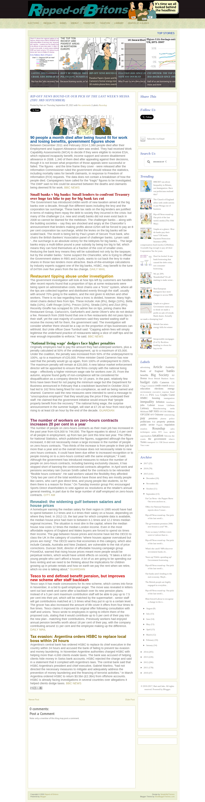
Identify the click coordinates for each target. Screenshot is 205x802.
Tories (143, 442)
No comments (84, 105)
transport (151, 442)
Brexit (150, 379)
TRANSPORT (89, 23)
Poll (153, 422)
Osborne (159, 414)
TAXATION (105, 23)
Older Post (130, 699)
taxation (157, 435)
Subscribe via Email (155, 139)
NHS (156, 411)
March (149, 635)
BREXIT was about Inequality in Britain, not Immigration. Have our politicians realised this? (163, 188)
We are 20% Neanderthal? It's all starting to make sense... (163, 277)
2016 (146, 468)
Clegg (143, 386)
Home (82, 699)
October (150, 488)
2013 (146, 657)
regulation (169, 424)
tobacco (172, 439)
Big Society (160, 375)
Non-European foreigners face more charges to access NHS (163, 291)
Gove (157, 395)
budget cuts (149, 382)
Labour (151, 405)
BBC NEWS (72, 187)
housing (156, 398)
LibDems (171, 405)
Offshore (171, 411)
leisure (161, 405)
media (172, 409)
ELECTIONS (33, 23)
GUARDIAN (106, 410)
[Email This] (31, 688)
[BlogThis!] (34, 688)
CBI (173, 383)
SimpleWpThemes (167, 794)
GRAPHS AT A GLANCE (138, 23)
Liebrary (144, 408)
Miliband (144, 411)
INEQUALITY (49, 23)
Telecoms (167, 436)
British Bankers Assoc (164, 378)
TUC (157, 442)
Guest (172, 394)
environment (145, 392)
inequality (147, 401)
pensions (153, 418)
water (147, 445)
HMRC (144, 398)
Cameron (164, 382)
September (151, 494)
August (149, 608)
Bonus (143, 378)
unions (172, 442)
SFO (160, 432)
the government (157, 439)
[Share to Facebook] (40, 688)
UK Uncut (163, 442)
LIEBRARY (118, 23)
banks (171, 371)
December (150, 478)
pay (142, 418)
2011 (146, 667)
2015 (146, 474)
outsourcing (169, 414)
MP (151, 411)
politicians (145, 421)
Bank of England (151, 371)
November (151, 483)
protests (171, 421)
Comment (150, 386)
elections (159, 388)
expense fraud (168, 392)
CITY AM (49, 495)
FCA (142, 395)
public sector (147, 424)
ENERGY (74, 23)
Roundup (103, 105)
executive (156, 392)
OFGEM (144, 414)
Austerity (170, 367)
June (148, 619)
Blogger (166, 689)
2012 (146, 662)
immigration (169, 398)
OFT (152, 414)
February (150, 640)
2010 (146, 673)
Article (157, 367)
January (149, 645)
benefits (144, 375)
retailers (143, 429)
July (148, 614)
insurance (170, 402)
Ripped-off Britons (51, 794)
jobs (142, 405)
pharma (163, 419)
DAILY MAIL (97, 269)
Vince (142, 445)
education (145, 388)
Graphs (164, 394)
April (148, 629)
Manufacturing (159, 408)
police (172, 418)
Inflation (160, 402)
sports (172, 432)
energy (171, 388)
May (148, 624)
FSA (151, 394)
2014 (146, 652)
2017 (146, 463)
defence (172, 386)
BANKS (63, 23)
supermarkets (146, 436)
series (154, 432)
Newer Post (34, 699)
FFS (146, 395)
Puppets (159, 425)
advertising (145, 367)
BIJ (173, 375)
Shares (166, 432)
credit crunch (161, 385)
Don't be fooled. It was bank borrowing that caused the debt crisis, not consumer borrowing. (163, 262)
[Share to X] (37, 688)
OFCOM (163, 412)
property (161, 421)
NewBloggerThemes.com (165, 797)
